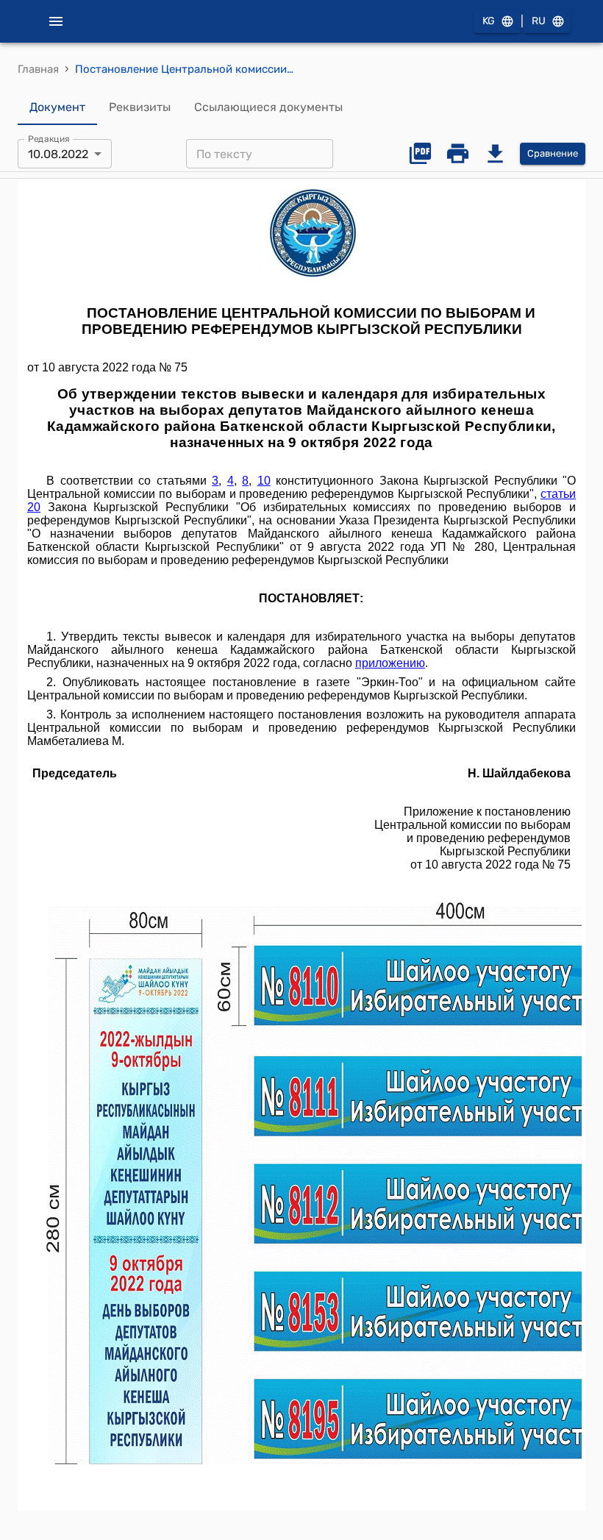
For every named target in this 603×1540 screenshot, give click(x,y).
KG (488, 21)
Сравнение (552, 153)
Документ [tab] (57, 107)
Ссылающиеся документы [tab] (268, 107)
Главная (38, 69)
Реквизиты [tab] (140, 107)
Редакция (49, 139)
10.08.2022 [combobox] (58, 154)
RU (539, 21)
